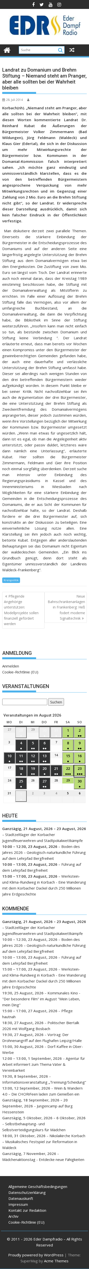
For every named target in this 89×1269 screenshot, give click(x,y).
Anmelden (10, 665)
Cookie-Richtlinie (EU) (20, 671)
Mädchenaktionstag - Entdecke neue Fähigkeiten (43, 1159)
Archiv (13, 1216)
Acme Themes (56, 1260)
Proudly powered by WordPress (36, 1254)
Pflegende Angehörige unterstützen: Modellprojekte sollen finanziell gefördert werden (21, 610)
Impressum (18, 1204)
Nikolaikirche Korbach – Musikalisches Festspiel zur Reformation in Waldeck (43, 1141)
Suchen (55, 702)
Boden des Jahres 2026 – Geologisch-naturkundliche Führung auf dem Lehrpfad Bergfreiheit (44, 852)
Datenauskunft (20, 1198)
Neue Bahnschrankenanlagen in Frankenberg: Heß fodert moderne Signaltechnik (66, 607)
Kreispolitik (11, 580)
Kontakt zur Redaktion (27, 1210)
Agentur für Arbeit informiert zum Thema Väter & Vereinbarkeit (43, 1064)
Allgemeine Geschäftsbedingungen (37, 1186)
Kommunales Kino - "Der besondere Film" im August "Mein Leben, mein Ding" (41, 998)
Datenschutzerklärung (27, 1192)
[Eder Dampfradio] (7, 49)
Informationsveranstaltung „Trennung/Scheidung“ (44, 1082)
